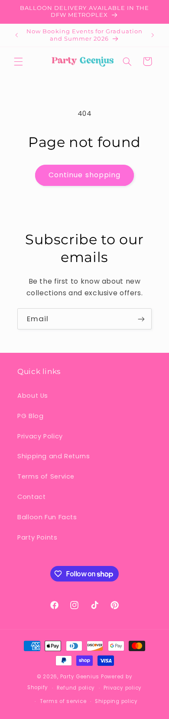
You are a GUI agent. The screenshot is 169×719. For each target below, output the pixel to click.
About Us (32, 395)
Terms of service (63, 701)
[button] (18, 61)
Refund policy (76, 687)
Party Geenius (80, 676)
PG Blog (30, 416)
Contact (31, 496)
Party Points (37, 537)
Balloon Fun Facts (47, 517)
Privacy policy (123, 687)
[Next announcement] (152, 35)
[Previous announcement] (16, 35)
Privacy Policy (40, 436)
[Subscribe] (141, 318)
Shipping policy (116, 701)
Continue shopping (84, 175)
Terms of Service (46, 476)
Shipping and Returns (53, 456)
